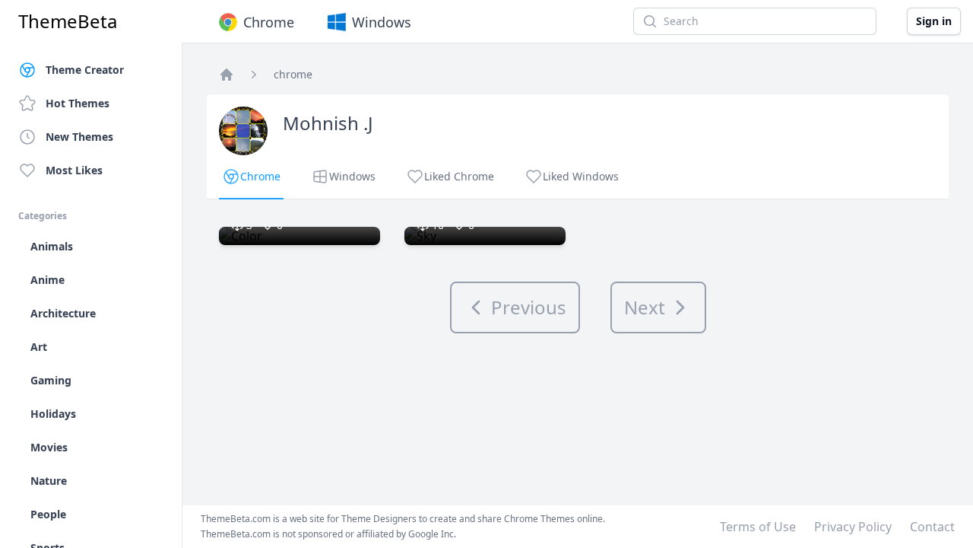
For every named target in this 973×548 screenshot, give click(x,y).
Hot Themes (77, 103)
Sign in (934, 21)
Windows (381, 22)
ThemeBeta (67, 21)
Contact (932, 526)
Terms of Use (758, 526)
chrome (293, 74)
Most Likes (74, 170)
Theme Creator (85, 69)
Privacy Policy (853, 526)
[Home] (226, 74)
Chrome (268, 22)
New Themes (79, 136)
